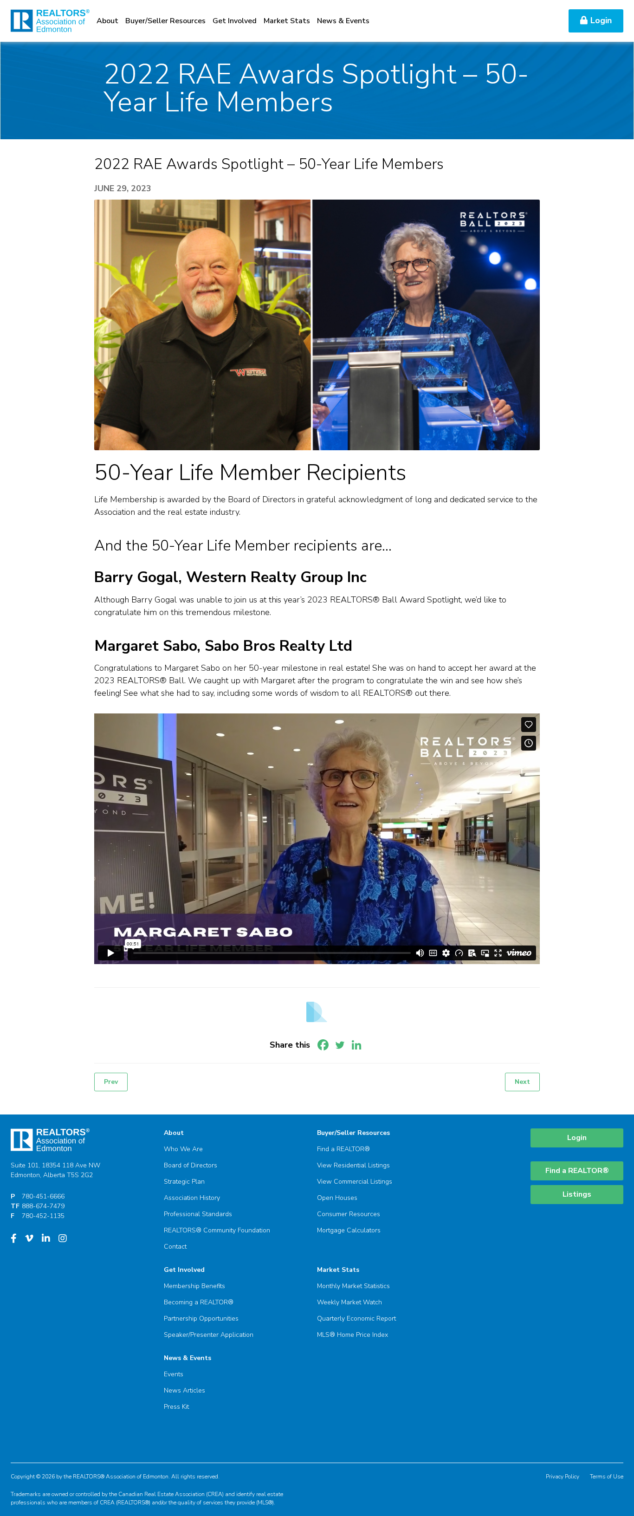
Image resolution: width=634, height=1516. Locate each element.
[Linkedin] (356, 1044)
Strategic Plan (184, 1181)
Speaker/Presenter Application (208, 1334)
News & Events (343, 21)
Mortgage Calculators (349, 1230)
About (107, 21)
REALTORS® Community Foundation (217, 1230)
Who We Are (183, 1149)
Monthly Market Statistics (353, 1286)
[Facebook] (323, 1044)
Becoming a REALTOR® (198, 1302)
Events (173, 1374)
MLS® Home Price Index (352, 1334)
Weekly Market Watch (349, 1302)
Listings (577, 1194)
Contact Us (539, 21)
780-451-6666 (43, 1196)
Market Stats (287, 21)
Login (601, 20)
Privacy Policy (562, 1476)
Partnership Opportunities (201, 1318)
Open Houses (337, 1197)
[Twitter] (339, 1044)
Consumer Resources (348, 1214)
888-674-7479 (43, 1206)
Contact (175, 1246)
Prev (111, 1081)
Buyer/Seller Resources (165, 21)
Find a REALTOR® (343, 1149)
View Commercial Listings (354, 1181)
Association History (192, 1197)
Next (522, 1081)
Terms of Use (606, 1476)
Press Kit (176, 1406)
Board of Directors (190, 1165)
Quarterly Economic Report (356, 1318)
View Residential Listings (353, 1165)
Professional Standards (198, 1214)
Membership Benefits (194, 1286)
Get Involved (235, 21)
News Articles (184, 1390)
